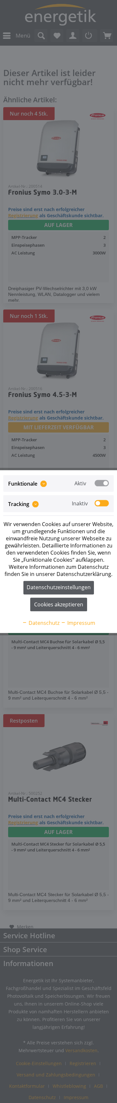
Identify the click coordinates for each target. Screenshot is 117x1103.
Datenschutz (43, 622)
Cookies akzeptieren (58, 604)
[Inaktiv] (102, 503)
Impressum (80, 622)
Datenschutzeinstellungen (59, 587)
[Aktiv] (102, 483)
